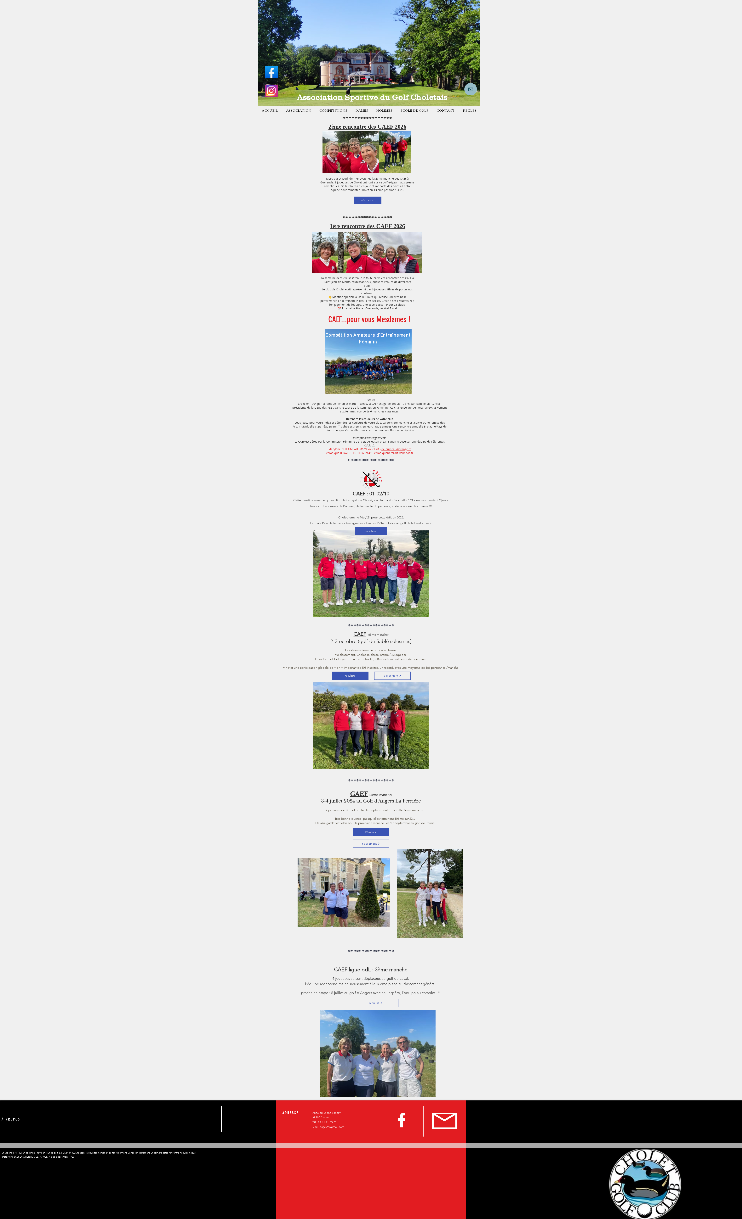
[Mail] (470, 89)
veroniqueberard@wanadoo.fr (393, 453)
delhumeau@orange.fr (396, 449)
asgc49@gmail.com (332, 1127)
